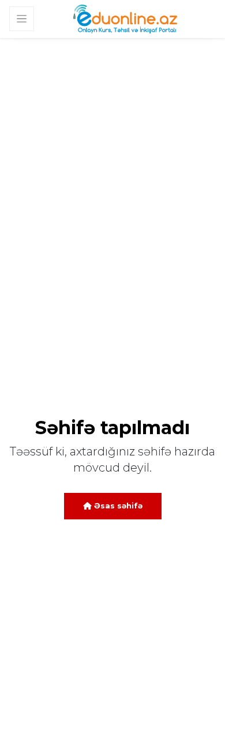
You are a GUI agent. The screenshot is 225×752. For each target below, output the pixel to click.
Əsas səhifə (117, 505)
